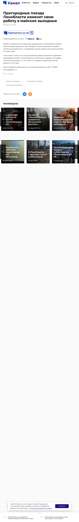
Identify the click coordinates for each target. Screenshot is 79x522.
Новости (26, 3)
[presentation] (3, 119)
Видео (36, 3)
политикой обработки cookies (40, 508)
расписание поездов (34, 81)
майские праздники (13, 81)
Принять (62, 506)
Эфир (56, 3)
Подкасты (46, 3)
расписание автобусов (14, 85)
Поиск (71, 3)
